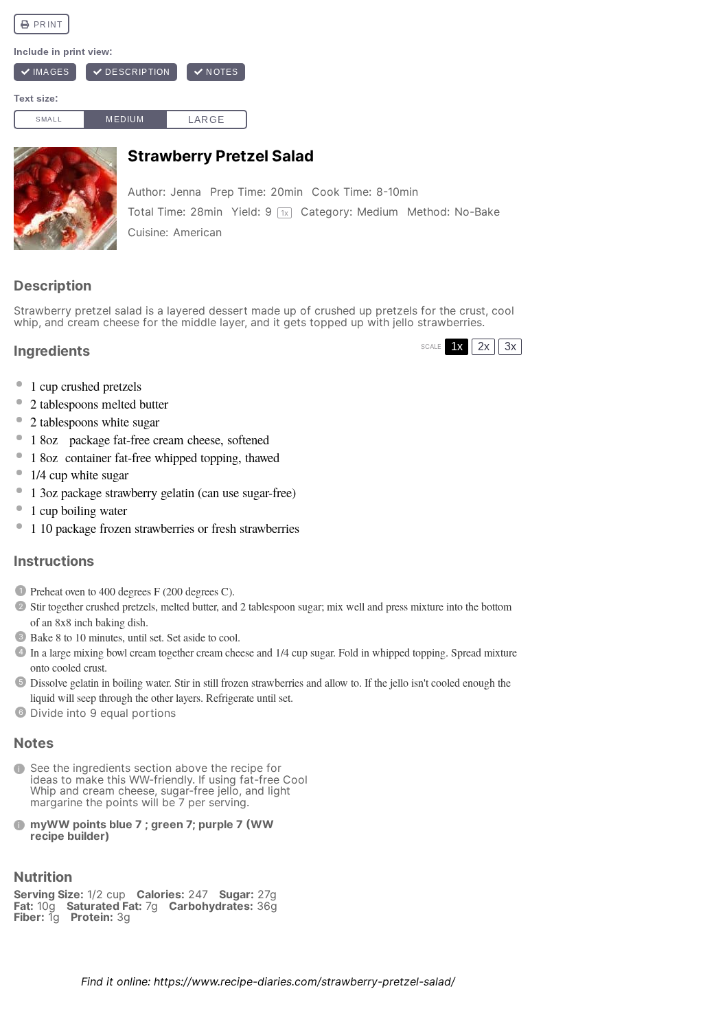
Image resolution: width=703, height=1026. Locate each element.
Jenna (185, 191)
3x (510, 346)
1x (457, 346)
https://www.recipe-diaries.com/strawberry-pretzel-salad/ (304, 981)
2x (483, 346)
